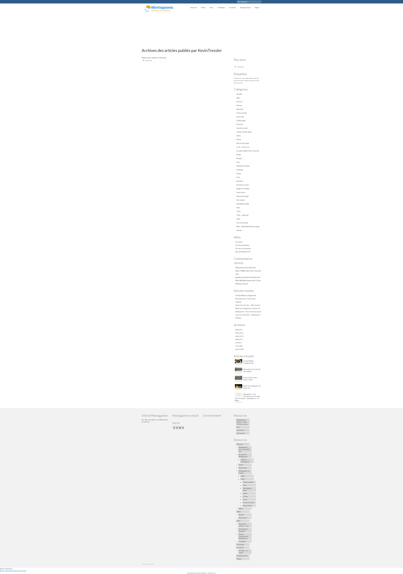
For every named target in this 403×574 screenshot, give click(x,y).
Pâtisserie (247, 80)
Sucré (238, 83)
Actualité (239, 94)
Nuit (258, 78)
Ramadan (252, 80)
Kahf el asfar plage (242, 143)
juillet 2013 (239, 339)
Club (240, 78)
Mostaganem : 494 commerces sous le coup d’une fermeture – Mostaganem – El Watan (248, 315)
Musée (238, 154)
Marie (254, 78)
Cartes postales (241, 113)
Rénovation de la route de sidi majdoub (251, 370)
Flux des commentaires (243, 248)
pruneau (242, 80)
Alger (238, 98)
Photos (235, 80)
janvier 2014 (239, 336)
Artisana (239, 105)
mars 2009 (239, 346)
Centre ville (240, 117)
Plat (239, 80)
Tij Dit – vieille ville (242, 215)
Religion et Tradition (243, 189)
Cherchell (239, 124)
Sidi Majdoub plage (242, 204)
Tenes (238, 211)
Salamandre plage (242, 196)
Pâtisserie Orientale (242, 166)
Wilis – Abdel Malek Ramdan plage (248, 226)
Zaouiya (239, 230)
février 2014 (239, 333)
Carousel (236, 78)
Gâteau (251, 78)
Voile (241, 83)
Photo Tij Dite (256, 280)
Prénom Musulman (6, 569)
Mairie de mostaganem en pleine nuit (247, 308)
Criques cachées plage (244, 132)
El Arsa (238, 139)
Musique (239, 158)
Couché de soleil (241, 128)
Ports (238, 177)
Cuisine (243, 78)
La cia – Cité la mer (242, 147)
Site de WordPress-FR (242, 252)
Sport (235, 83)
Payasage (239, 170)
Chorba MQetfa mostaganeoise (245, 295)
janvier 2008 (239, 349)
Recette (257, 80)
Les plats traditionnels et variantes (247, 151)
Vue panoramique (242, 223)
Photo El (245, 284)
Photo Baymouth (250, 267)
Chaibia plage (241, 120)
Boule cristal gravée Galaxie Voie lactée (13, 571)
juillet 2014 (239, 330)
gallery (247, 78)
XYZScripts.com (212, 573)
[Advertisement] (201, 29)
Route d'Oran (240, 192)
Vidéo (238, 219)
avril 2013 (238, 343)
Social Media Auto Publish (193, 573)
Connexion (239, 242)
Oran (238, 162)
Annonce (239, 102)
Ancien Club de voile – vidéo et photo (247, 305)
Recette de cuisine (242, 185)
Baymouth (239, 109)
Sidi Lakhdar (240, 200)
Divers (238, 136)
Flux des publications (242, 245)
